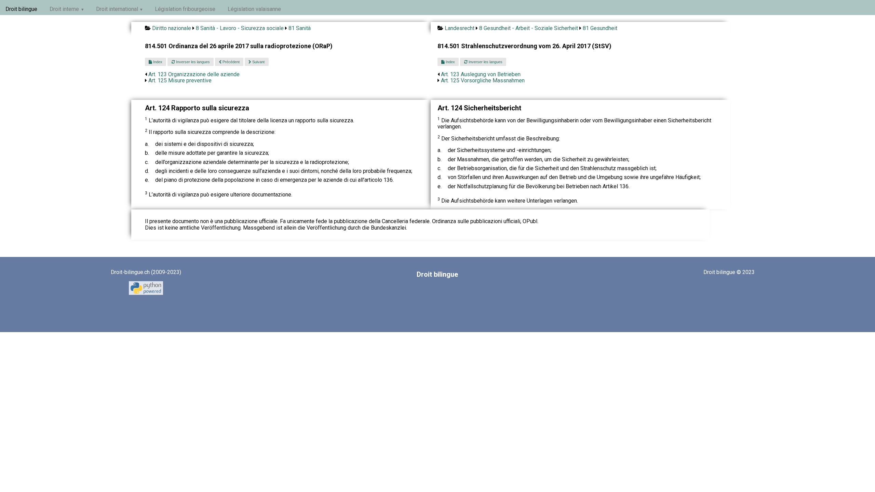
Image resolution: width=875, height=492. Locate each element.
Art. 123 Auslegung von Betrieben (481, 74)
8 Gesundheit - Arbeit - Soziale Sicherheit (528, 28)
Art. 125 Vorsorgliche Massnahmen (483, 80)
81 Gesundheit (600, 28)
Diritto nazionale (171, 28)
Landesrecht (459, 28)
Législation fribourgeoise (185, 9)
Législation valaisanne (254, 9)
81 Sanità (299, 28)
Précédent (230, 62)
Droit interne (64, 9)
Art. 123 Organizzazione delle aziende (194, 74)
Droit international (117, 9)
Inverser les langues (192, 62)
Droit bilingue (21, 9)
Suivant (258, 62)
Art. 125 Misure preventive (180, 80)
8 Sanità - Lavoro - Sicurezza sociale (240, 28)
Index (157, 62)
